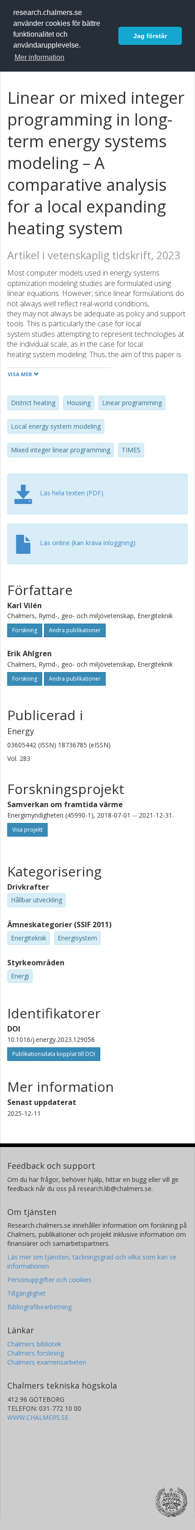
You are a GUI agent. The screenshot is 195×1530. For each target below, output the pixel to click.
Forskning (24, 630)
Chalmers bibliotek (34, 1344)
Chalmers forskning (35, 1353)
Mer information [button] (39, 57)
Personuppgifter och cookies (49, 1279)
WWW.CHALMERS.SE (37, 1417)
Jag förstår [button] (150, 35)
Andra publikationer (75, 630)
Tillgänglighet (26, 1293)
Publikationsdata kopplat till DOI (53, 1054)
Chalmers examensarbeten (46, 1362)
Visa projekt (27, 829)
